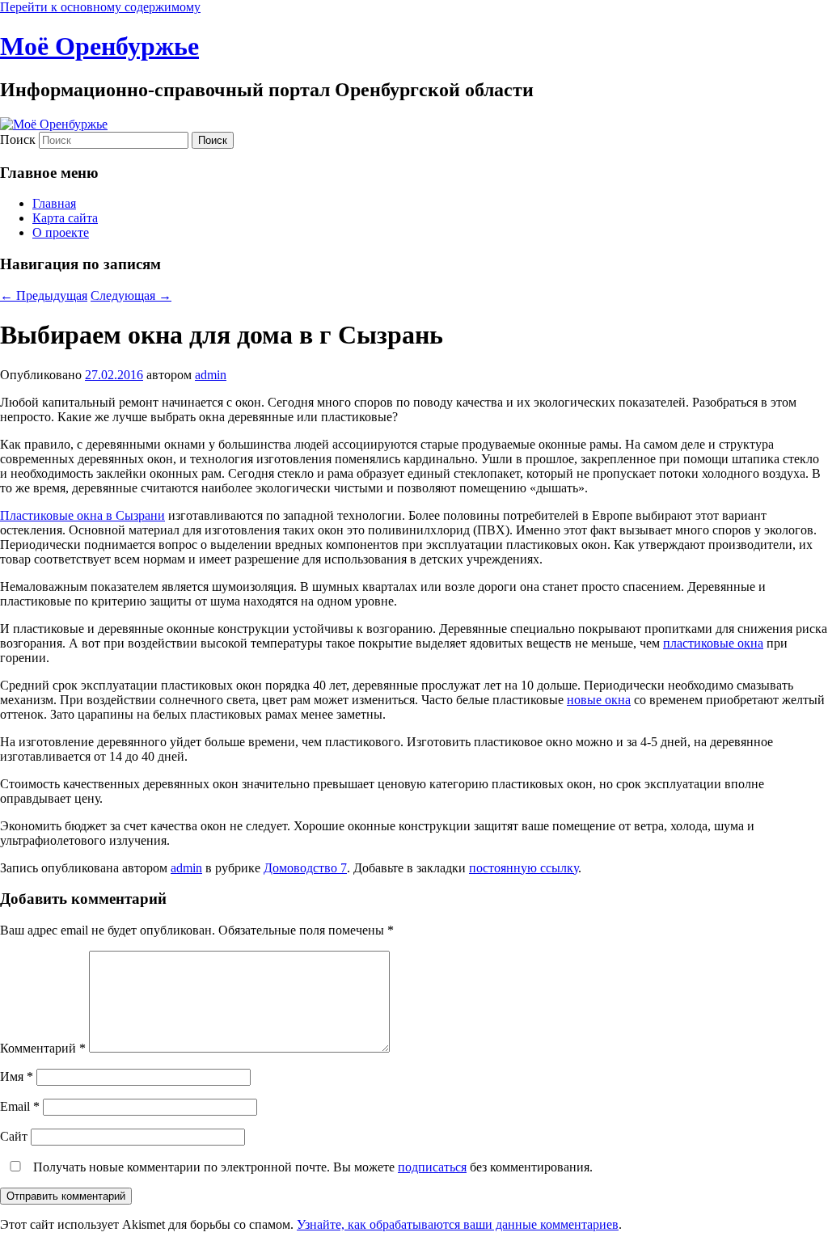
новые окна (599, 700)
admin (210, 375)
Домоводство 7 (305, 868)
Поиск (18, 139)
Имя (16, 1076)
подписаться (432, 1167)
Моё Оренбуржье (99, 46)
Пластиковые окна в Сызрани (82, 515)
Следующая (131, 295)
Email (20, 1106)
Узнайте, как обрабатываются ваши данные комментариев (458, 1224)
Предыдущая (43, 295)
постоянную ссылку (523, 868)
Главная (54, 203)
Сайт (13, 1136)
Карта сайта (65, 218)
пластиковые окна (713, 643)
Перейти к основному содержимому (100, 7)
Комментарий (43, 1048)
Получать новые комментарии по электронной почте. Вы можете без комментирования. (311, 1167)
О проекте (60, 232)
